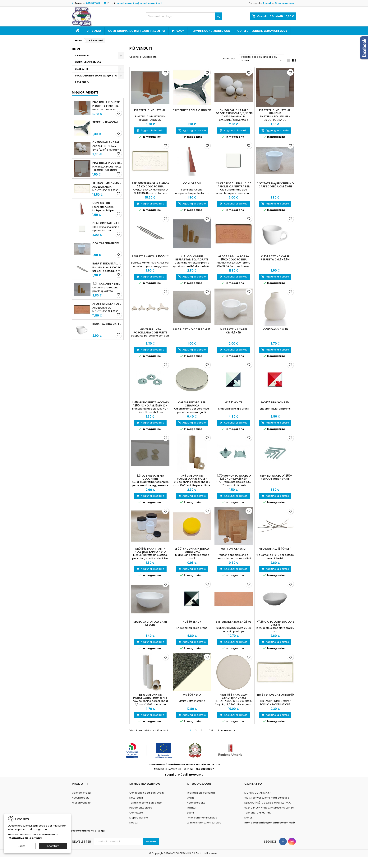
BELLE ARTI (81, 69)
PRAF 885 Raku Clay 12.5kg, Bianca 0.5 (234, 696)
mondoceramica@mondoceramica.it (139, 3)
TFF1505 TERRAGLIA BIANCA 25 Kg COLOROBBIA (107, 182)
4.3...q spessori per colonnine (150, 477)
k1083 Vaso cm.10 (275, 329)
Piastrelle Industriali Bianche (107, 162)
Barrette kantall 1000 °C (107, 263)
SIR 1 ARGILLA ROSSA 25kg (233, 622)
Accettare (53, 846)
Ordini (190, 798)
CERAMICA (82, 55)
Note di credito (196, 802)
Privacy (178, 31)
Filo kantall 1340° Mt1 (275, 549)
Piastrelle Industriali (107, 102)
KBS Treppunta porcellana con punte (150, 331)
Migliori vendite (85, 92)
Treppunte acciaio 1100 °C (107, 122)
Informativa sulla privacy (25, 838)
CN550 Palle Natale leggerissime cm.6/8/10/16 (107, 142)
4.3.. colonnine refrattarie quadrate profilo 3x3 (107, 283)
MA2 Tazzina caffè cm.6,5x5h (233, 331)
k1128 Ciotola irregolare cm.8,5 (275, 623)
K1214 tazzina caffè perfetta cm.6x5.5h (107, 323)
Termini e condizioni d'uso (210, 31)
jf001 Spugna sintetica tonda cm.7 (192, 550)
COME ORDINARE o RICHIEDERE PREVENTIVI (136, 31)
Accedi (267, 3)
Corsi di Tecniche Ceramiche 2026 (262, 31)
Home (76, 49)
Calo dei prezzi (81, 793)
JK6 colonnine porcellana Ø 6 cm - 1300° (192, 479)
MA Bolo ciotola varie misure (150, 623)
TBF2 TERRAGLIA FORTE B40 (275, 695)
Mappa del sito (138, 817)
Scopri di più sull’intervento (184, 775)
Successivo (227, 730)
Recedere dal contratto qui (87, 830)
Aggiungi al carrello (150, 130)
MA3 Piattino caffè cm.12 (191, 329)
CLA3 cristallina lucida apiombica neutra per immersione (107, 223)
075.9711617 (93, 3)
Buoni (190, 812)
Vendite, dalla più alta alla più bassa (262, 59)
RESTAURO (82, 82)
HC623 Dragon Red (275, 402)
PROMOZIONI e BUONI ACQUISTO (96, 75)
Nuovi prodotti (80, 798)
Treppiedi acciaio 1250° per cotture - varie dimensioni (275, 479)
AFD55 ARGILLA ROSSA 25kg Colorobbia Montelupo (107, 303)
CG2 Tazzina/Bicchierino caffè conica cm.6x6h (107, 243)
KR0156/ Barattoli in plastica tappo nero (150, 550)
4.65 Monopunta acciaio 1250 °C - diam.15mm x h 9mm (150, 405)
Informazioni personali (201, 793)
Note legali (136, 798)
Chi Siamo (93, 31)
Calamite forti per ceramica (192, 404)
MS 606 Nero (192, 695)
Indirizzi (191, 807)
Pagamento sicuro (141, 807)
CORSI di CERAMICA (88, 62)
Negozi (133, 822)
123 (211, 730)
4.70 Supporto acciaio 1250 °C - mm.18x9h (233, 477)
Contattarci (136, 812)
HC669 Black (192, 622)
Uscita (21, 846)
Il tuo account (200, 783)
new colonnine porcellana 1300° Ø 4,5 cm (150, 698)
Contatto (253, 783)
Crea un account (285, 3)
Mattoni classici (233, 549)
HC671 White (233, 402)
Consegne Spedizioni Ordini (146, 793)
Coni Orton (101, 202)
